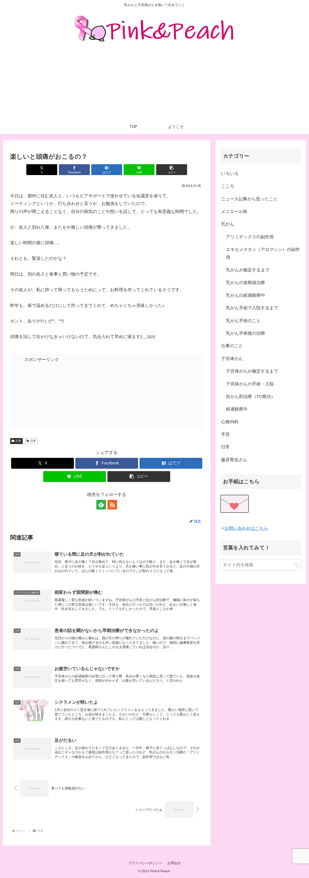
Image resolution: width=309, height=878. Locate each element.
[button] (171, 169)
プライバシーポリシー (145, 863)
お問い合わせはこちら (246, 528)
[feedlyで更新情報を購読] (101, 505)
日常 (18, 441)
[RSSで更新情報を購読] (112, 505)
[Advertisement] (154, 83)
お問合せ (174, 863)
